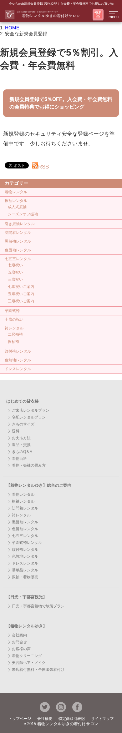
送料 (15, 431)
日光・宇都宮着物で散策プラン (38, 606)
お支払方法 (21, 438)
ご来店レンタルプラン (30, 410)
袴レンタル (14, 328)
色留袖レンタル (18, 250)
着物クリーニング (27, 656)
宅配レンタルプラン (29, 417)
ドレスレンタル (18, 369)
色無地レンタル (18, 360)
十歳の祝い (14, 319)
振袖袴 (13, 341)
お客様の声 (21, 649)
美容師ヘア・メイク (29, 662)
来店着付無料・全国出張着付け (38, 669)
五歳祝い (15, 272)
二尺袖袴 (15, 334)
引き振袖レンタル (20, 224)
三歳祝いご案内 (21, 301)
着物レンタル (16, 192)
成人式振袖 (17, 207)
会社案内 (19, 635)
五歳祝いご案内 (21, 294)
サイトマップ (102, 718)
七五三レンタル (18, 259)
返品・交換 (21, 445)
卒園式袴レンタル (27, 542)
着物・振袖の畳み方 (29, 465)
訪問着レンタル (18, 232)
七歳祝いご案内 (21, 286)
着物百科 (19, 458)
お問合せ (19, 642)
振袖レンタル (16, 200)
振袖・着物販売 (25, 577)
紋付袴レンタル (18, 351)
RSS (43, 167)
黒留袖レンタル (18, 241)
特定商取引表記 (71, 718)
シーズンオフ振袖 (23, 214)
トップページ (19, 718)
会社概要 (44, 718)
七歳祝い (15, 265)
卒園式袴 (12, 311)
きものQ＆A (22, 451)
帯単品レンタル (25, 570)
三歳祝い (15, 279)
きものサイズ (23, 424)
